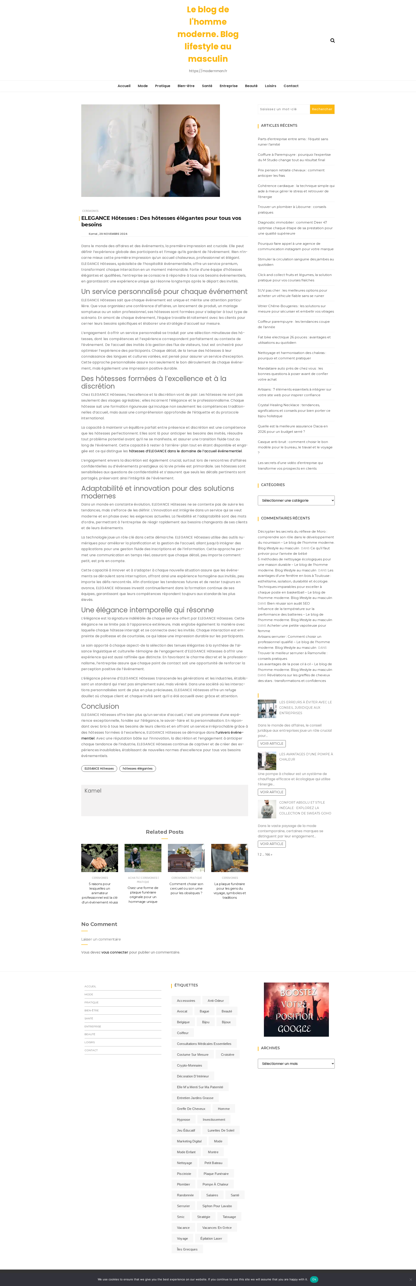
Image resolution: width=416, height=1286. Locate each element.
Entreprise (229, 85)
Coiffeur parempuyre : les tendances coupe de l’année (294, 324)
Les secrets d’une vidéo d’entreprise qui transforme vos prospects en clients (290, 465)
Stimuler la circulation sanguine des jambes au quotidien (296, 262)
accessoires (186, 1000)
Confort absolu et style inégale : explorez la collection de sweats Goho (305, 808)
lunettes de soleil (221, 1130)
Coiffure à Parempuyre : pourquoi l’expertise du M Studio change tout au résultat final (294, 157)
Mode (143, 85)
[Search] (332, 40)
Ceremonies (90, 211)
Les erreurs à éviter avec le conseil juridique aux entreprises (305, 707)
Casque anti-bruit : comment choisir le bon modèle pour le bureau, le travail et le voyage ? (295, 447)
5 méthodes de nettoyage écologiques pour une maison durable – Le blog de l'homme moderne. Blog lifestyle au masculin (294, 564)
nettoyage (184, 1163)
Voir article (271, 744)
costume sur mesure (192, 1054)
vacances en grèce (217, 1227)
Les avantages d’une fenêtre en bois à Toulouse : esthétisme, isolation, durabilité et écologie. (295, 575)
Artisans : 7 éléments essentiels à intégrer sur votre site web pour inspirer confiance (294, 392)
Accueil (124, 85)
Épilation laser (211, 1238)
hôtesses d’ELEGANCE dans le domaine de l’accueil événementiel (185, 451)
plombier (183, 1184)
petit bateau (213, 1163)
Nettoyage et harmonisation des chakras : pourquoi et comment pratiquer (292, 355)
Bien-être (186, 85)
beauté (227, 1011)
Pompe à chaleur (215, 1184)
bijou (205, 1022)
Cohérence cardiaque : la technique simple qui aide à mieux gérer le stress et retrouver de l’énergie (296, 191)
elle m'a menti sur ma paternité (200, 1087)
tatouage (229, 1217)
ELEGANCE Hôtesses (99, 768)
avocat (182, 1011)
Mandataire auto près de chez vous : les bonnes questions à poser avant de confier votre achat (293, 373)
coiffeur (182, 1033)
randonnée (185, 1195)
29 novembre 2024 (113, 234)
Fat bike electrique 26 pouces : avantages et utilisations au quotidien (294, 340)
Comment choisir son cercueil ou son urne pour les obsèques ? (186, 888)
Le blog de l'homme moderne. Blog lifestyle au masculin (208, 34)
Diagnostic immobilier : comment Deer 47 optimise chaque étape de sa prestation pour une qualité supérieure (295, 227)
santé (235, 1195)
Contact (291, 85)
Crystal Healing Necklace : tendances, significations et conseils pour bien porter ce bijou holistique (294, 410)
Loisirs (270, 85)
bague (204, 1011)
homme (224, 1109)
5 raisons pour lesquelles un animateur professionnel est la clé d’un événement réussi (100, 893)
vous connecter (114, 952)
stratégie (203, 1217)
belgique (183, 1022)
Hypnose (183, 1119)
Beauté (251, 85)
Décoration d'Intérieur (193, 1076)
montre (213, 1152)
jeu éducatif (186, 1130)
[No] (410, 1279)
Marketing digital (189, 1141)
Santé (207, 85)
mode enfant (186, 1152)
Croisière (227, 1054)
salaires (212, 1195)
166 (267, 854)
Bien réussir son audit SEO (288, 603)
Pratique (162, 85)
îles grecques (187, 1249)
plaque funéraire (216, 1174)
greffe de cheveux (191, 1109)
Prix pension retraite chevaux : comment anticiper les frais (291, 173)
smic (181, 1217)
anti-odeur (216, 1000)
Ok (314, 1279)
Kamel (93, 234)
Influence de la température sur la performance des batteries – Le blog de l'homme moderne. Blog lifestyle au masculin (295, 614)
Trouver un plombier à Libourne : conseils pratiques (292, 209)
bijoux (226, 1022)
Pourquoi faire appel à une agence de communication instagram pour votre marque (296, 246)
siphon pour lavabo (217, 1206)
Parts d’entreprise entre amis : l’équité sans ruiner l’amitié (293, 142)
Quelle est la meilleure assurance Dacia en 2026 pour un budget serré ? (293, 429)
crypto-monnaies (189, 1065)
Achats (133, 878)
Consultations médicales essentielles (204, 1044)
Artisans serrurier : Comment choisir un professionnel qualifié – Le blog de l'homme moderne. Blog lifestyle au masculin (294, 642)
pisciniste (184, 1174)
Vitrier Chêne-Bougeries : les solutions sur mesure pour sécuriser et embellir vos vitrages (296, 309)
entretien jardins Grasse (195, 1098)
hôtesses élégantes (138, 768)
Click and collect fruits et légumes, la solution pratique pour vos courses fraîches (295, 277)
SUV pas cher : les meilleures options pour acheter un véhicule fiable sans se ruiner (292, 293)
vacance (183, 1227)
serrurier (183, 1206)
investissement (214, 1119)
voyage (182, 1238)
